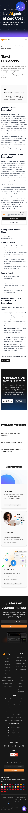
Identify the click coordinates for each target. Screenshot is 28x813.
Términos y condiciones (7, 797)
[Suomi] (2, 787)
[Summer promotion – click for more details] (14, 18)
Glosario (21, 680)
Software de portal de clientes (14, 717)
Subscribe (14, 770)
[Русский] (13, 789)
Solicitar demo (14, 218)
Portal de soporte (21, 657)
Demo (7, 658)
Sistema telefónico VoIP (14, 705)
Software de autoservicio (14, 708)
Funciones (7, 664)
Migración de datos (21, 660)
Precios (7, 661)
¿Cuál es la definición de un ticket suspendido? (10, 434)
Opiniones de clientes (7, 683)
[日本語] (15, 787)
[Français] (5, 787)
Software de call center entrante (14, 711)
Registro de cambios (21, 666)
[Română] (10, 789)
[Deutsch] (13, 784)
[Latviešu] (21, 787)
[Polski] (5, 789)
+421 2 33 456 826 (15, 727)
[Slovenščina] (18, 789)
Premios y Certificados (7, 680)
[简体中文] (5, 791)
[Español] (21, 784)
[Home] (2, 46)
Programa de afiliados (7, 686)
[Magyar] (10, 787)
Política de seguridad (21, 797)
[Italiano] (13, 787)
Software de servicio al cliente (14, 701)
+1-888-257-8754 (15, 730)
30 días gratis (14, 222)
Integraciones (7, 667)
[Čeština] (7, 784)
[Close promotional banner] (26, 2)
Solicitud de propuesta (20, 669)
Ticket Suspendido (6, 48)
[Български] (5, 784)
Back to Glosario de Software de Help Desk (15, 356)
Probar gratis (5, 360)
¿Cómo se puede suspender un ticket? (12, 442)
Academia (20, 683)
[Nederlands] (23, 787)
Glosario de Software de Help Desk (13, 46)
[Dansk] (10, 784)
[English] (18, 784)
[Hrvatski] (7, 787)
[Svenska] (21, 789)
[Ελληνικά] (15, 784)
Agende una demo (14, 626)
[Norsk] (2, 789)
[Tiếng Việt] (2, 791)
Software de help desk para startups (14, 720)
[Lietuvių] (18, 787)
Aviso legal (7, 689)
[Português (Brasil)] (7, 789)
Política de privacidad (6, 799)
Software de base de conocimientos (14, 698)
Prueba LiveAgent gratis (7, 400)
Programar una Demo (19, 400)
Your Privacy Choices (15, 804)
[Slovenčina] (15, 789)
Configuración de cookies (14, 801)
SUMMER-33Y (9, 24)
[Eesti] (23, 784)
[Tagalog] (23, 789)
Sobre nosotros (7, 677)
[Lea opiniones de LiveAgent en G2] (14, 754)
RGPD (15, 799)
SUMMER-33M (12, 22)
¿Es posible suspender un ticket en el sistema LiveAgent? (11, 450)
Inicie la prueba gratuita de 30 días (14, 621)
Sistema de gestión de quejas (14, 714)
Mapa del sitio (23, 799)
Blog (21, 677)
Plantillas (21, 686)
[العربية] (2, 784)
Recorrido (7, 670)
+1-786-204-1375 (14, 733)
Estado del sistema (20, 663)
